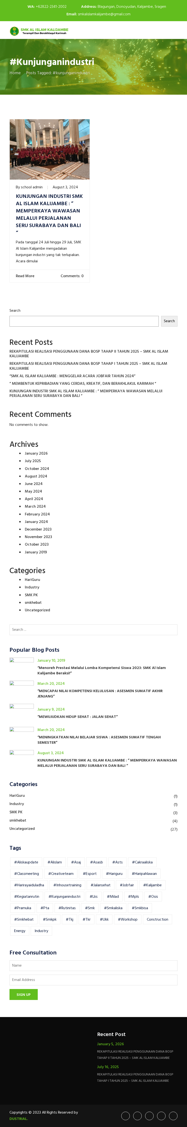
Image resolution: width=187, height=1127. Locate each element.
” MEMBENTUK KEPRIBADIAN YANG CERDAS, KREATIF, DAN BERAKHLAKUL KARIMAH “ (82, 384)
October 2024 (37, 469)
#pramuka (22, 908)
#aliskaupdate (26, 862)
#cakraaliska (142, 862)
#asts (117, 862)
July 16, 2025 (108, 1067)
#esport (90, 874)
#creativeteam (61, 874)
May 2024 (33, 491)
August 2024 (36, 476)
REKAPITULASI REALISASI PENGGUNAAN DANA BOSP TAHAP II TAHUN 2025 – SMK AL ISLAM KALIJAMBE (88, 353)
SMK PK (31, 595)
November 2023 (38, 537)
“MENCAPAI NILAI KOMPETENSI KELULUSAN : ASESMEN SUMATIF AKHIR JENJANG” (100, 694)
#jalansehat (101, 885)
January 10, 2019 (51, 661)
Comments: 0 (72, 276)
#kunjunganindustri (64, 897)
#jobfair (127, 885)
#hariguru (114, 874)
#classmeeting (26, 874)
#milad (113, 897)
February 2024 (37, 514)
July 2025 (33, 461)
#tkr (87, 919)
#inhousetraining (67, 885)
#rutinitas (67, 908)
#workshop (128, 919)
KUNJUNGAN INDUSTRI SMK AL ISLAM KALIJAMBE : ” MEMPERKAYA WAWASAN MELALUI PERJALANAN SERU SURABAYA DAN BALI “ (49, 215)
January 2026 (36, 453)
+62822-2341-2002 (51, 7)
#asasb (96, 862)
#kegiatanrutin (26, 897)
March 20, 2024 (51, 684)
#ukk (104, 919)
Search (14, 311)
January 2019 (36, 552)
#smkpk (49, 919)
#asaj (76, 862)
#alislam (54, 862)
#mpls (133, 897)
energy (19, 931)
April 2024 (34, 499)
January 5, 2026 (110, 1044)
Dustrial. (18, 1119)
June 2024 (34, 484)
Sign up (24, 995)
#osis (153, 897)
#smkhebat (24, 919)
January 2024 (36, 522)
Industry (32, 587)
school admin (32, 187)
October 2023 (37, 544)
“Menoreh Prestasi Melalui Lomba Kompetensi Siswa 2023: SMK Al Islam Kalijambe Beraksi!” (101, 671)
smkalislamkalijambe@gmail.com (104, 14)
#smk (90, 908)
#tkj (69, 919)
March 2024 (35, 507)
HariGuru (32, 580)
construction (157, 919)
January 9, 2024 (51, 709)
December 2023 (38, 529)
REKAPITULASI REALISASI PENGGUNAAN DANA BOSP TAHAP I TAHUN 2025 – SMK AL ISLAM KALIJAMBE (88, 366)
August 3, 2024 (65, 187)
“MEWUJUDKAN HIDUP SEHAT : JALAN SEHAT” (77, 717)
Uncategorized (37, 610)
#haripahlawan (144, 874)
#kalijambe (152, 885)
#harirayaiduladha (29, 885)
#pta (44, 908)
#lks (94, 897)
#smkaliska (113, 908)
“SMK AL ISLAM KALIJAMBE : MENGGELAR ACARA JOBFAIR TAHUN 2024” (72, 376)
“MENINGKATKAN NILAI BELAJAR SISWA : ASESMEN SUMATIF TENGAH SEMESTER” (99, 740)
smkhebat (33, 603)
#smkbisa (140, 908)
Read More (25, 276)
